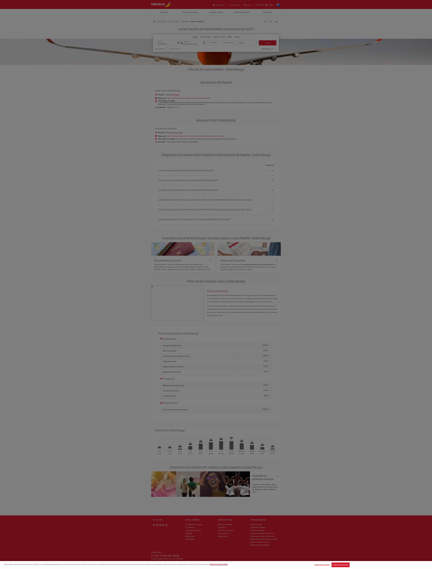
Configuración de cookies (322, 565)
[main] (216, 565)
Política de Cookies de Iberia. (218, 564)
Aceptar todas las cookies (340, 565)
